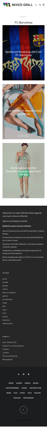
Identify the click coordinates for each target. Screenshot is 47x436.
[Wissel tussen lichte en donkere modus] (35, 5)
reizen (5, 289)
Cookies (6, 353)
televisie (6, 320)
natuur (5, 317)
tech (4, 313)
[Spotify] (28, 374)
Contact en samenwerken (13, 346)
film (4, 306)
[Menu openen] (43, 4)
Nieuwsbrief (8, 359)
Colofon (6, 349)
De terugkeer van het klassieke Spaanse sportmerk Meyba (23, 171)
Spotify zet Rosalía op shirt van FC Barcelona (23, 53)
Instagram (16, 221)
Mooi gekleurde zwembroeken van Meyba (23, 112)
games (5, 296)
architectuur (8, 299)
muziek (5, 282)
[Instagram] (18, 374)
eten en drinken (9, 293)
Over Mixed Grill (9, 342)
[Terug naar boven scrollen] (23, 409)
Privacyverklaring (10, 356)
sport (5, 310)
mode (5, 303)
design (5, 286)
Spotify (24, 221)
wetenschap (7, 323)
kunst (5, 279)
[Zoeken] (40, 4)
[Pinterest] (23, 374)
